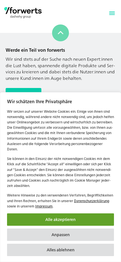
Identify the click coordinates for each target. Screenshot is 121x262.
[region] (60, 177)
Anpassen (60, 234)
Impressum (44, 206)
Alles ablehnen (61, 249)
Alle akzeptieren (60, 219)
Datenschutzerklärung (91, 201)
